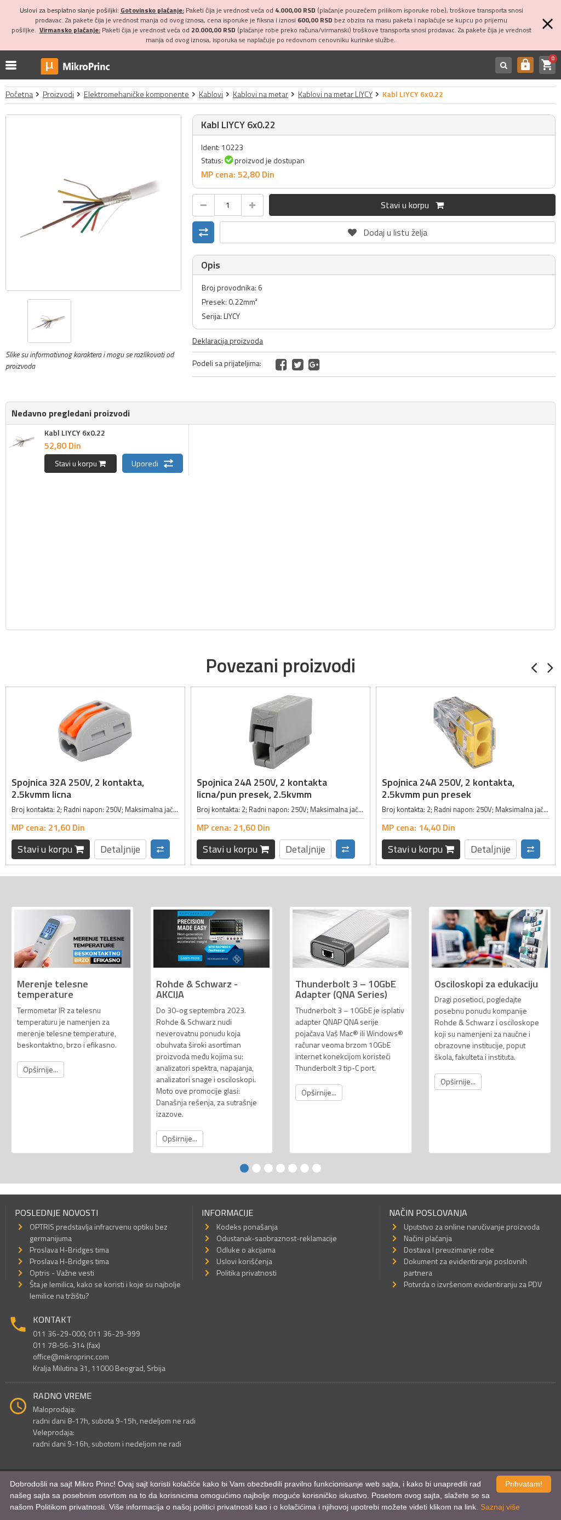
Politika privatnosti (246, 1272)
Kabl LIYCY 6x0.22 (74, 432)
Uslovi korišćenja (244, 1261)
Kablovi (211, 94)
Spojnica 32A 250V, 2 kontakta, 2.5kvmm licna (78, 788)
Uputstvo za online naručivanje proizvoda (472, 1226)
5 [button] (292, 1168)
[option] (93, 202)
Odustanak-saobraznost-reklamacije (276, 1238)
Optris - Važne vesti (62, 1272)
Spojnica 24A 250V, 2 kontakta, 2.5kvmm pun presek (448, 788)
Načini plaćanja (428, 1238)
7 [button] (316, 1168)
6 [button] (304, 1168)
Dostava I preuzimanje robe (449, 1249)
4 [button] (280, 1168)
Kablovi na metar (260, 94)
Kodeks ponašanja (247, 1226)
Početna (19, 94)
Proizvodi (58, 94)
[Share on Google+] (314, 364)
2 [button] (256, 1168)
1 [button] (244, 1168)
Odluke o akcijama (246, 1249)
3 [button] (268, 1168)
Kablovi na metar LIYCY (335, 94)
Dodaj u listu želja (388, 230)
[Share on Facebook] (281, 364)
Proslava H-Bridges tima (69, 1249)
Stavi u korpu (408, 205)
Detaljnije (120, 849)
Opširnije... (40, 1069)
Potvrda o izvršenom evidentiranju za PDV (473, 1284)
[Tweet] (298, 364)
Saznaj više (500, 1506)
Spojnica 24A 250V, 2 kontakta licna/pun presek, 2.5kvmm (262, 788)
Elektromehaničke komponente (136, 94)
